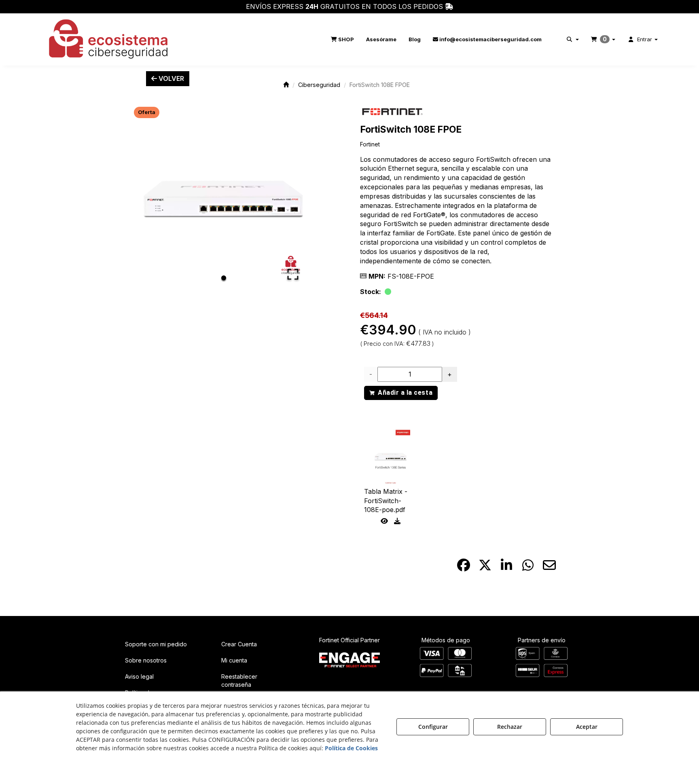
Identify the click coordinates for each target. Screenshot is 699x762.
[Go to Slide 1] (223, 277)
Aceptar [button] (586, 726)
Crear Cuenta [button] (239, 644)
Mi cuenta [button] (234, 660)
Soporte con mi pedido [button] (156, 644)
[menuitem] (342, 39)
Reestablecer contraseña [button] (239, 680)
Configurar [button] (433, 726)
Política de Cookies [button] (351, 748)
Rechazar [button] (509, 726)
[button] (109, 39)
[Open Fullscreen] (292, 274)
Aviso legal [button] (139, 676)
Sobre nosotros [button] (146, 660)
